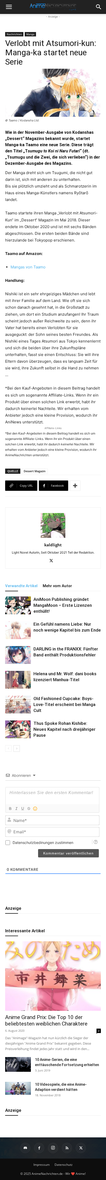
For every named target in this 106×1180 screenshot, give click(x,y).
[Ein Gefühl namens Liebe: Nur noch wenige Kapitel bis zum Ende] (18, 630)
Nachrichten (14, 34)
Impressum (41, 1164)
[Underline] (22, 808)
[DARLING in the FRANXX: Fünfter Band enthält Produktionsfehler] (18, 655)
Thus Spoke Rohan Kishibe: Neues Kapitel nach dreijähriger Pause (64, 729)
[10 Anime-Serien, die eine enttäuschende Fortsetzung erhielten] (18, 1064)
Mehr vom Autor (57, 586)
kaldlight (53, 544)
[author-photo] (53, 537)
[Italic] (16, 808)
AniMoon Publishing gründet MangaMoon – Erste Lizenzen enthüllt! (62, 605)
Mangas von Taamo (28, 267)
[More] (75, 485)
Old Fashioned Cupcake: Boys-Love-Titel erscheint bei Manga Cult (64, 704)
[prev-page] (8, 748)
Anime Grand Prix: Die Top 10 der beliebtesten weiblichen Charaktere (46, 1020)
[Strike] (28, 808)
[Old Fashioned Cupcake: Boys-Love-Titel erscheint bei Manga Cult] (18, 704)
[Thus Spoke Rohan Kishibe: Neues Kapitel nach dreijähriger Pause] (18, 729)
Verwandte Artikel (21, 586)
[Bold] (10, 808)
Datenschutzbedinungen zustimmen (43, 842)
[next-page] (16, 748)
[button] (99, 7)
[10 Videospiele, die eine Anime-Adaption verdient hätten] (18, 1088)
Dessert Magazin (35, 471)
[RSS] (67, 1148)
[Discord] (25, 1148)
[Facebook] (39, 1148)
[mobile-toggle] (9, 7)
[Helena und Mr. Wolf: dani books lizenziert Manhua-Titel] (18, 680)
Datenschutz (64, 1164)
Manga (30, 34)
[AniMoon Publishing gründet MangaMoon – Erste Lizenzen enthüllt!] (18, 605)
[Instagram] (53, 1148)
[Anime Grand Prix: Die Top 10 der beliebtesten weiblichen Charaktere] (53, 976)
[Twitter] (53, 561)
